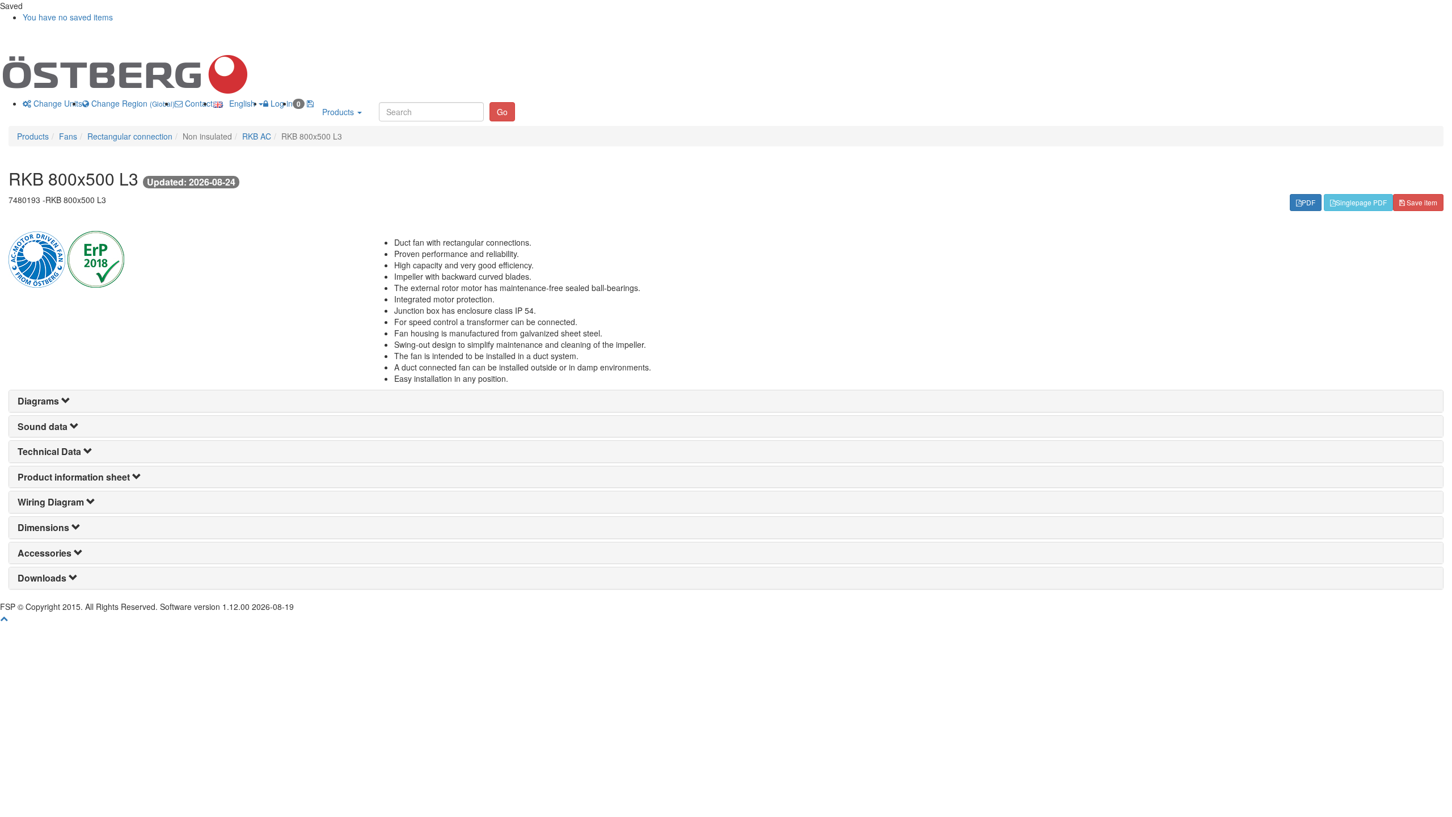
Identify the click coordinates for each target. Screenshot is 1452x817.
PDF (1308, 202)
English (240, 103)
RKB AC (256, 136)
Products (339, 111)
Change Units (56, 103)
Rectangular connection (129, 136)
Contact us (203, 103)
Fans (68, 136)
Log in (280, 103)
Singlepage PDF (1361, 202)
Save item (1421, 202)
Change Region (132, 103)
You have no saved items (68, 17)
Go (502, 111)
